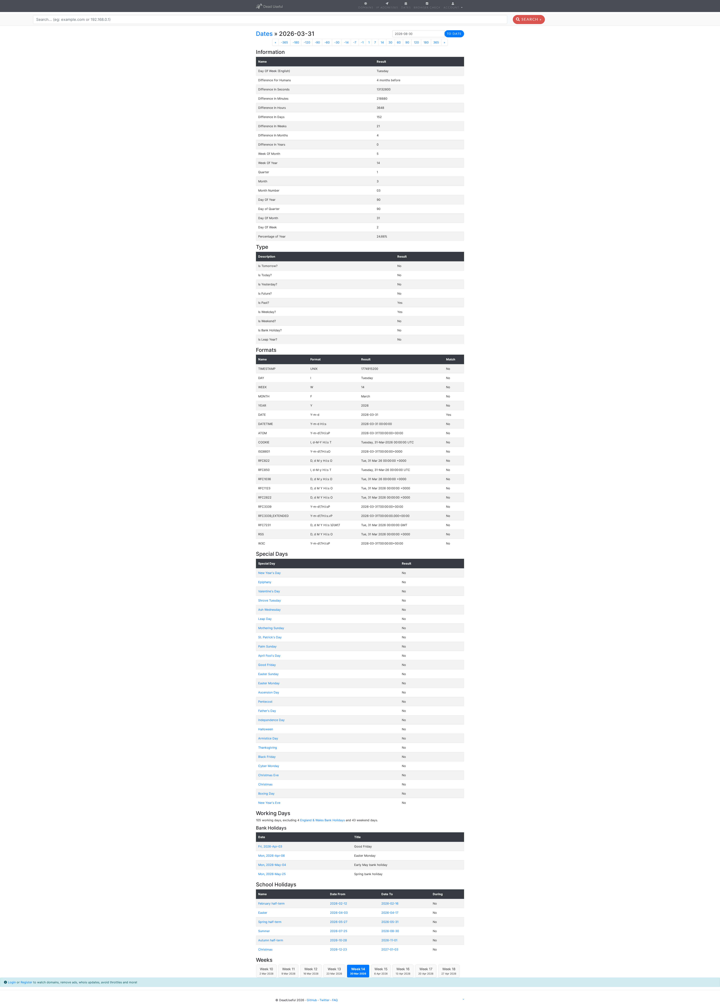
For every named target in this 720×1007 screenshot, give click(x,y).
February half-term (271, 903)
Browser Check (427, 7)
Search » (531, 19)
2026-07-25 (338, 931)
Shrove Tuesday (269, 600)
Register (26, 982)
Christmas (265, 784)
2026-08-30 (390, 931)
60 (399, 42)
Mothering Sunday (271, 628)
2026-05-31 (389, 922)
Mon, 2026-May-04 (272, 865)
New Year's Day (269, 573)
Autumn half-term (270, 940)
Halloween (265, 729)
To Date (454, 33)
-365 (284, 42)
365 (436, 42)
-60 (327, 42)
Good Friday (267, 665)
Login (12, 982)
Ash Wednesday (269, 609)
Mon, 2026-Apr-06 (271, 855)
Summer (264, 931)
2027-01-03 (389, 949)
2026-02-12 (338, 903)
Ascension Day (268, 692)
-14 (346, 42)
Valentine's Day (269, 591)
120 (416, 42)
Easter (262, 912)
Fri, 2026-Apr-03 (270, 846)
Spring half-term (269, 922)
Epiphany (264, 582)
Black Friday (267, 757)
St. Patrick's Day (270, 637)
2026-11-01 (389, 940)
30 (390, 42)
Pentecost (265, 701)
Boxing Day (266, 793)
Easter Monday (269, 683)
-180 (296, 42)
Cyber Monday (268, 766)
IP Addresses (387, 7)
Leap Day (265, 619)
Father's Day (267, 711)
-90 (317, 42)
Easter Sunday (268, 674)
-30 (336, 42)
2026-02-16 (389, 903)
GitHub (312, 1000)
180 (426, 42)
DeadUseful (269, 6)
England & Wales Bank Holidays (322, 820)
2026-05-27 (338, 922)
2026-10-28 (338, 940)
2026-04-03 (339, 912)
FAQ (335, 1000)
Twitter (324, 1000)
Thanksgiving (267, 747)
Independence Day (271, 720)
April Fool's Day (269, 655)
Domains (365, 7)
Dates (406, 7)
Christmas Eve (268, 775)
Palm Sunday (267, 646)
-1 (362, 42)
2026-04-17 (389, 912)
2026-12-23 (338, 949)
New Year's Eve (269, 803)
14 (382, 42)
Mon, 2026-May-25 (272, 874)
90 (407, 42)
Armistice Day (268, 738)
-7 (354, 42)
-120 (307, 42)
